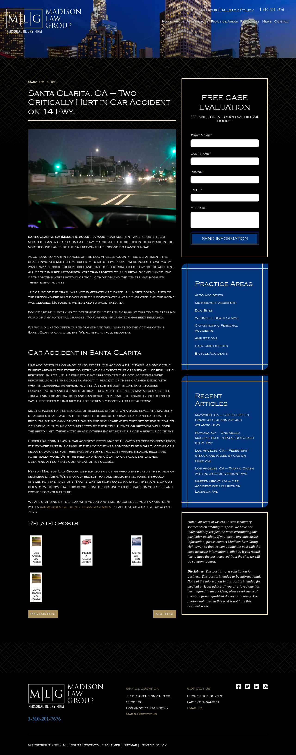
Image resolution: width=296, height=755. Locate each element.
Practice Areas (224, 21)
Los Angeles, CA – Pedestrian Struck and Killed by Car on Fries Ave (221, 455)
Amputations (206, 338)
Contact (282, 21)
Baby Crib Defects (211, 346)
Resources (250, 21)
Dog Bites (204, 310)
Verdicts (200, 21)
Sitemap (130, 745)
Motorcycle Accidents (215, 303)
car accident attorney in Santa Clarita (75, 507)
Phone (197, 171)
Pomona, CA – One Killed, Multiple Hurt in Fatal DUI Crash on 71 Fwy (224, 438)
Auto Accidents (209, 295)
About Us (182, 21)
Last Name (201, 153)
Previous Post (43, 614)
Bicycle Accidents (211, 353)
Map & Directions (141, 714)
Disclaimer (110, 745)
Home (166, 21)
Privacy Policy (153, 745)
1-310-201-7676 (271, 10)
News (267, 21)
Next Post (165, 614)
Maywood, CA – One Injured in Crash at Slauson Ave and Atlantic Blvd (222, 420)
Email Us (194, 708)
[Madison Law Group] (43, 21)
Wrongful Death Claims (216, 318)
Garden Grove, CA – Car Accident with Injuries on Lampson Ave (217, 486)
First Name (201, 135)
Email (196, 190)
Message (198, 208)
